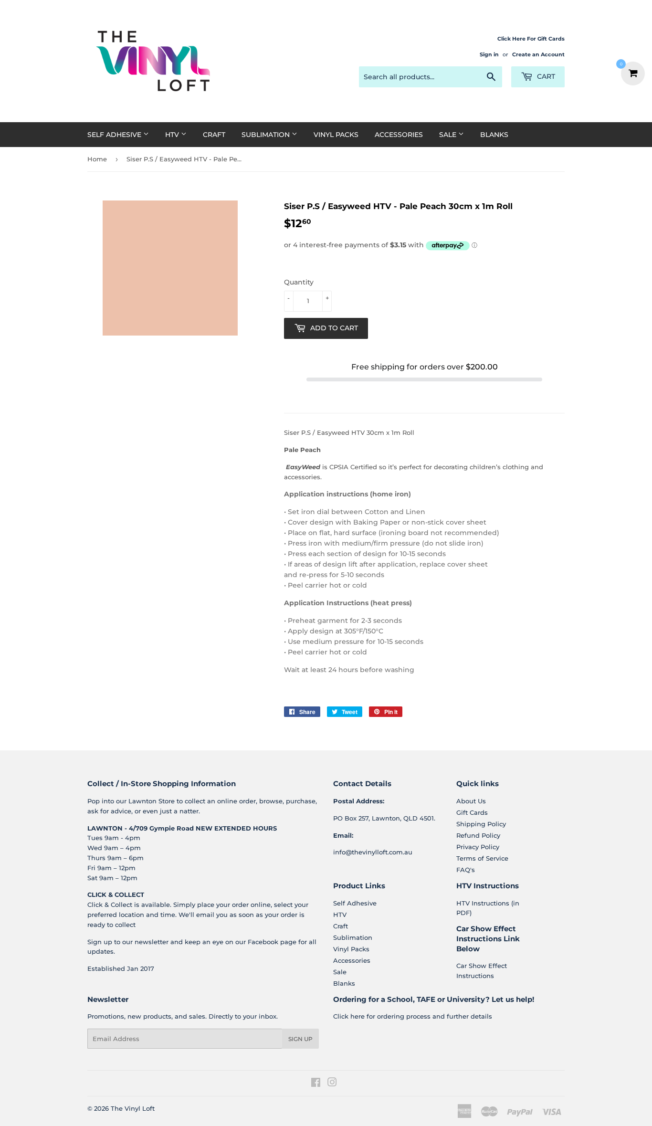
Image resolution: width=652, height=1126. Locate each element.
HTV (173, 134)
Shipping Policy (481, 824)
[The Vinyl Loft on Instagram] (332, 1083)
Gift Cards (472, 812)
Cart (545, 76)
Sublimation (267, 134)
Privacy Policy (477, 847)
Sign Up (300, 1038)
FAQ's (465, 869)
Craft (214, 134)
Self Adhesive (115, 134)
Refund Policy (478, 835)
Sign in (489, 54)
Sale (448, 134)
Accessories (399, 134)
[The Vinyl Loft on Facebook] (316, 1083)
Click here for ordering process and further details (412, 1016)
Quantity (299, 282)
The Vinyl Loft (133, 1108)
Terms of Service (482, 858)
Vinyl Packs (336, 134)
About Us (471, 801)
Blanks (494, 134)
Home (97, 159)
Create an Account (538, 54)
